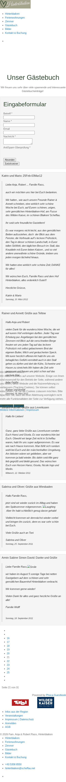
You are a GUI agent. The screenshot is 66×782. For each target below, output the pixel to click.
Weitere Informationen (12, 409)
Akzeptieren (6, 405)
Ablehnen (19, 405)
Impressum (32, 409)
